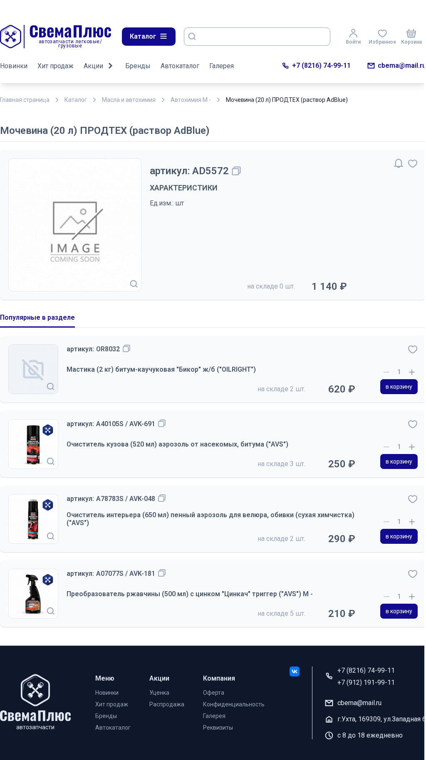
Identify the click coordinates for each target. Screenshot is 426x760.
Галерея (221, 66)
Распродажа (166, 704)
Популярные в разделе (37, 317)
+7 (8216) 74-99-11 (321, 65)
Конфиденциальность (234, 704)
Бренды (138, 66)
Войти (353, 42)
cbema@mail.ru (402, 65)
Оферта (213, 692)
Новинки (13, 66)
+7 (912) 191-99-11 (366, 682)
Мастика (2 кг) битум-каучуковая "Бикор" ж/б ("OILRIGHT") (161, 369)
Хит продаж (55, 66)
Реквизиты (218, 727)
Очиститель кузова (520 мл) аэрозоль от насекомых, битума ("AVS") (177, 444)
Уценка (159, 692)
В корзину (399, 386)
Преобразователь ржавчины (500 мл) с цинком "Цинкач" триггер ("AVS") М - (190, 594)
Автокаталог (180, 66)
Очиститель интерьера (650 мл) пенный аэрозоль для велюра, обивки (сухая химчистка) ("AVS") (210, 519)
